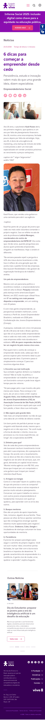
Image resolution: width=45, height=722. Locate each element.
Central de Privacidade (12, 710)
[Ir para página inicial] (8, 5)
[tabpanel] (22, 612)
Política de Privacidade (35, 710)
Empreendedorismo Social (17, 89)
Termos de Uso (24, 710)
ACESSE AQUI (20, 28)
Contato (37, 683)
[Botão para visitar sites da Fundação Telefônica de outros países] (39, 5)
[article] (22, 343)
